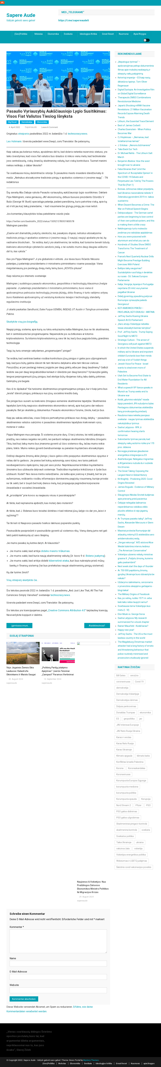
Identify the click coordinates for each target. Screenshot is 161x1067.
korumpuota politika (126, 793)
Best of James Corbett (129, 125)
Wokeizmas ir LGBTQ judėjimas (131, 861)
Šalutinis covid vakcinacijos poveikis (133, 867)
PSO (148, 805)
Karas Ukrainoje (124, 749)
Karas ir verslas (123, 737)
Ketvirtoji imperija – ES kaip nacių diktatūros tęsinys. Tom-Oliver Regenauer (134, 81)
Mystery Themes (91, 1060)
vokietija (138, 848)
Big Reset (12, 122)
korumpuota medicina (127, 786)
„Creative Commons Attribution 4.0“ (66, 610)
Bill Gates (120, 675)
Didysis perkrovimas (126, 706)
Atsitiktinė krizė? (97, 625)
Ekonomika (53, 34)
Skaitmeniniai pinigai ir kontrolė (131, 823)
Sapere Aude (20, 15)
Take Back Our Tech (127, 149)
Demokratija (27, 122)
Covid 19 (139, 681)
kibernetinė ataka (59, 560)
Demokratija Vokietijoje (127, 694)
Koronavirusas (123, 774)
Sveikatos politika (125, 836)
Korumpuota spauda (126, 799)
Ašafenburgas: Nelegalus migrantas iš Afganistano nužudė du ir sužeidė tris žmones (135, 463)
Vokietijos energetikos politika (131, 854)
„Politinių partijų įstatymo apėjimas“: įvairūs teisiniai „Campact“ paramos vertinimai (58, 671)
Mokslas (39, 34)
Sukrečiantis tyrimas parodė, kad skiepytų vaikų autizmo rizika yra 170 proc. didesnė (136, 443)
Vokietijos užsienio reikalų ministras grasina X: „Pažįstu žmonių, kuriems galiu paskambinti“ (135, 558)
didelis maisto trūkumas (55, 551)
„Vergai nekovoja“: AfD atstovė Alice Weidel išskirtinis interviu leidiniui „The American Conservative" (135, 546)
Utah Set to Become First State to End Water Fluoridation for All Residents (134, 379)
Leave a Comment (49, 127)
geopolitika (129, 718)
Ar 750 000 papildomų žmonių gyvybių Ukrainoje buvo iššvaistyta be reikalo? (136, 574)
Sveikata (68, 34)
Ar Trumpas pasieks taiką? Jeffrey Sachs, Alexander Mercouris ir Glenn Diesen (135, 522)
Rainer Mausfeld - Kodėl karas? (133, 626)
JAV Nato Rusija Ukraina (128, 731)
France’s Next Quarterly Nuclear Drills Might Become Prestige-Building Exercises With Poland (136, 260)
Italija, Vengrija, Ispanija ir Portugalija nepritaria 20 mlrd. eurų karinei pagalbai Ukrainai (135, 288)
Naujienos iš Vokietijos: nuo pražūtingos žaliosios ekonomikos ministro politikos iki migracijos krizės (93, 887)
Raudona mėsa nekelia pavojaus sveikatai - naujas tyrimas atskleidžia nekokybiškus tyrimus (136, 419)
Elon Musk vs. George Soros (131, 614)
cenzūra (134, 675)
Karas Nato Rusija (125, 743)
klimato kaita (143, 756)
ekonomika (145, 712)
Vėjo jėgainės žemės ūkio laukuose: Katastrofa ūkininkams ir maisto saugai (21, 671)
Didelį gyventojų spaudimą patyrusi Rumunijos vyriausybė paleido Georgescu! (135, 300)
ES (117, 718)
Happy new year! (126, 630)
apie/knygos (139, 34)
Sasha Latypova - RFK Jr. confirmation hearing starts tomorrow (131, 431)
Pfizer (139, 805)
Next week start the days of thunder (135, 566)
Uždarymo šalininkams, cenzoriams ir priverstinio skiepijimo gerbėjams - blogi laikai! (135, 586)
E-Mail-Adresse (18, 971)
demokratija (122, 688)
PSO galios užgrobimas (127, 817)
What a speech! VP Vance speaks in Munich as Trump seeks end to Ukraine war (135, 391)
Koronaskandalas (136, 768)
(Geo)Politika (20, 34)
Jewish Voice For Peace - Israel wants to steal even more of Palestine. (133, 368)
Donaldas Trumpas (125, 712)
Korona (119, 768)
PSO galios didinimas (126, 811)
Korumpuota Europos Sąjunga (131, 780)
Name (13, 958)
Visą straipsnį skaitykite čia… (22, 580)
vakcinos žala (123, 848)
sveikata (146, 830)
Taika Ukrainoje (123, 842)
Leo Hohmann (14, 141)
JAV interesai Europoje (127, 725)
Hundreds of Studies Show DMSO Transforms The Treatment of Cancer (134, 248)
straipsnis (23, 133)
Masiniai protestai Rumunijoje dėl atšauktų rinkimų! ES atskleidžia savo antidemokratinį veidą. (136, 534)
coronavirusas (123, 681)
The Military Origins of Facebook (134, 594)
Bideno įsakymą (95, 555)
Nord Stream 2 (123, 805)
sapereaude (31, 127)
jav (140, 718)
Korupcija (145, 799)
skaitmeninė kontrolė (126, 830)
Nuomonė (123, 34)
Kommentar (17, 927)
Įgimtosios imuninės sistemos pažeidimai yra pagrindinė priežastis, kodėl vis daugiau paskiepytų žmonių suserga (21, 625)
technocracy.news (77, 133)
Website (14, 985)
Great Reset (108, 34)
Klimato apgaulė (124, 756)
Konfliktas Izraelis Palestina (129, 762)
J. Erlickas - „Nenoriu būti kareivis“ (134, 145)
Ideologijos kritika (88, 34)
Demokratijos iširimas (127, 700)
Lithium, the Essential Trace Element (136, 121)
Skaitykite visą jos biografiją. (22, 321)
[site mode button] (146, 40)
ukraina (140, 842)
